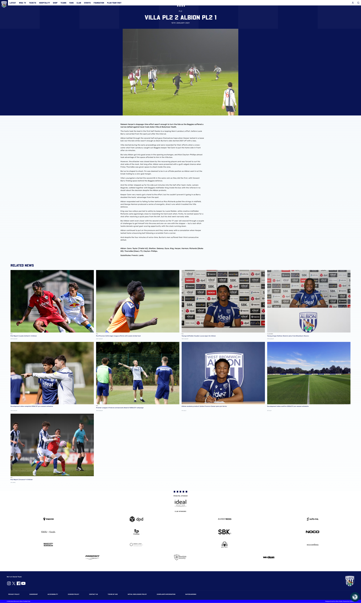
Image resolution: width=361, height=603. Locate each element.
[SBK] (224, 532)
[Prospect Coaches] (92, 557)
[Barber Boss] (224, 519)
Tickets (32, 3)
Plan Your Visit (114, 3)
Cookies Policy (73, 594)
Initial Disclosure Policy (137, 594)
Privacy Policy (13, 594)
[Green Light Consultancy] (136, 544)
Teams (63, 3)
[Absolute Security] (180, 557)
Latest (12, 3)
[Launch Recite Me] (355, 597)
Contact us (93, 594)
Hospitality (44, 3)
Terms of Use (113, 594)
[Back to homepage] (4, 4)
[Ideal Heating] (180, 503)
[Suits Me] (312, 519)
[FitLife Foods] (48, 532)
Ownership (33, 594)
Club (79, 3)
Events (87, 3)
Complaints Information (166, 594)
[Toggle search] (358, 2)
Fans (71, 3)
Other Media (339, 601)
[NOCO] (312, 531)
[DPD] (136, 519)
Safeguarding (190, 594)
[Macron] (48, 519)
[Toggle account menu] (353, 2)
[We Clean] (268, 557)
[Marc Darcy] (224, 544)
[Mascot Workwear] (48, 544)
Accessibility (53, 594)
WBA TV (22, 3)
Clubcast (352, 601)
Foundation (99, 3)
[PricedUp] (136, 532)
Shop (55, 3)
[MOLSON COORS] (312, 544)
